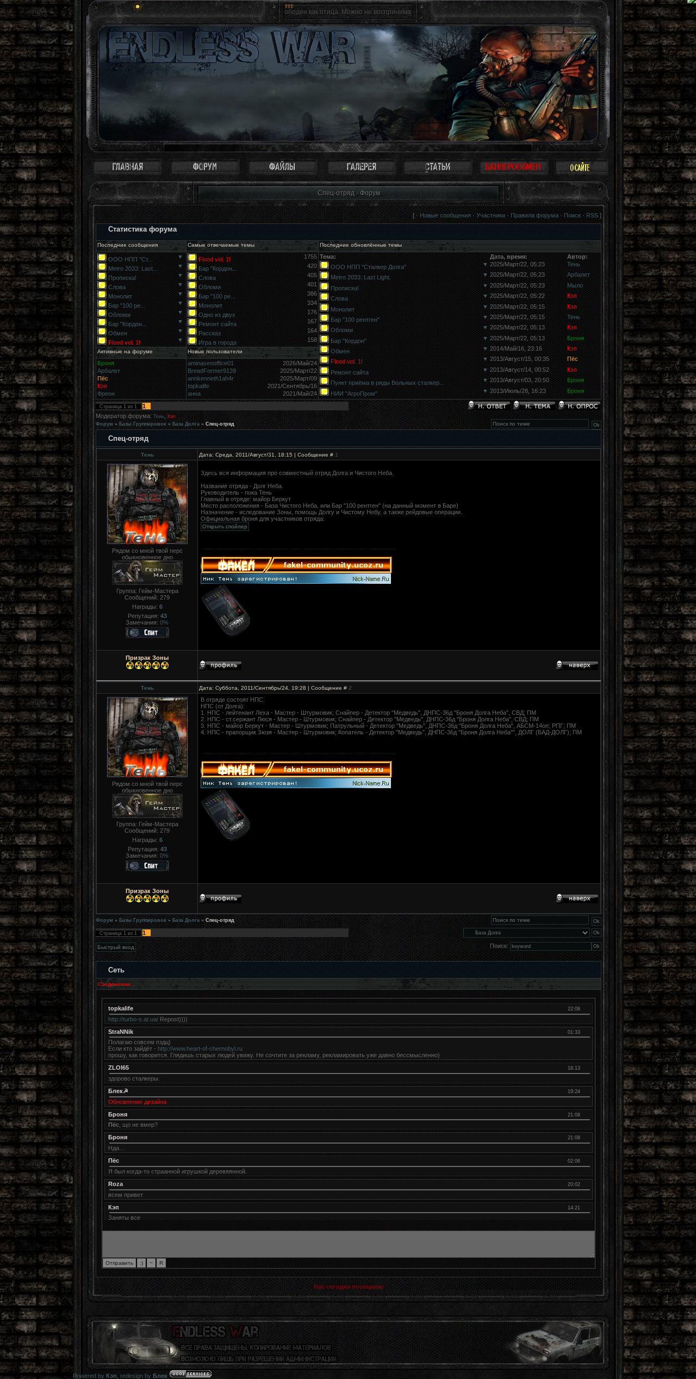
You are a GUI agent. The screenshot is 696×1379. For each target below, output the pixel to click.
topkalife (198, 386)
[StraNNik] (585, 1031)
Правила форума (534, 215)
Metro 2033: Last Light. (361, 277)
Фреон (106, 393)
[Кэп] (585, 1207)
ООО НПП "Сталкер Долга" (368, 267)
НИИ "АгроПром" (354, 393)
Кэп (572, 295)
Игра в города (217, 342)
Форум (104, 424)
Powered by (95, 1375)
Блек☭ (118, 1091)
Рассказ (209, 333)
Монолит (120, 296)
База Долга (186, 424)
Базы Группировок (142, 424)
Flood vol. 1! (124, 342)
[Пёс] (585, 1160)
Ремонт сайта (217, 324)
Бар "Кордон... (127, 324)
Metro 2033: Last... (133, 268)
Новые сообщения (445, 215)
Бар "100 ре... (126, 305)
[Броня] (585, 1114)
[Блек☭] (585, 1091)
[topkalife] (585, 1008)
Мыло (575, 285)
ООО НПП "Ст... (130, 259)
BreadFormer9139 (212, 370)
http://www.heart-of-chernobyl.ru (200, 1048)
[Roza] (585, 1184)
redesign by (143, 1375)
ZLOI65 (118, 1067)
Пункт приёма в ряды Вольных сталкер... (387, 382)
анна (194, 393)
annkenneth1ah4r (211, 378)
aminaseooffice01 (211, 363)
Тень (573, 264)
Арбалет (578, 274)
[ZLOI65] (585, 1067)
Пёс (572, 358)
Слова (117, 287)
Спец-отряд (220, 424)
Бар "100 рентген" (355, 319)
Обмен (117, 333)
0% (164, 622)
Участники (490, 215)
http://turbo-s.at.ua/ (133, 1019)
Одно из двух (216, 314)
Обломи (119, 314)
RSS (592, 215)
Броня (575, 338)
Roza (115, 1184)
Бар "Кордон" (348, 341)
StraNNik (120, 1031)
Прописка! (122, 277)
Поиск (572, 215)
